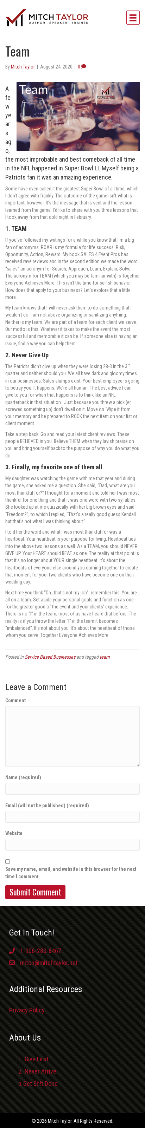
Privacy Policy (27, 1010)
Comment (15, 700)
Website (14, 833)
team (105, 657)
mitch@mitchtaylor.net (49, 962)
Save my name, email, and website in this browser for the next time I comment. (70, 872)
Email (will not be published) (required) (47, 805)
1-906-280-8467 (40, 950)
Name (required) (23, 777)
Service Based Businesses (50, 657)
